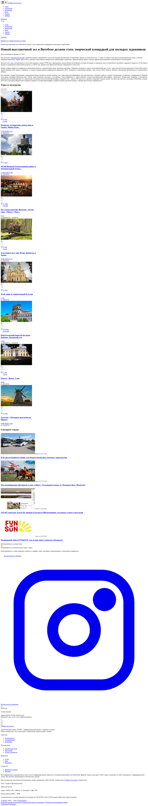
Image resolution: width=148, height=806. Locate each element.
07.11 (10, 259)
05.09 (2, 382)
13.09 (10, 423)
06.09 (7, 423)
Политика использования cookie (56, 802)
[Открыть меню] (4, 2)
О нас (7, 759)
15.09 (3, 131)
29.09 (7, 131)
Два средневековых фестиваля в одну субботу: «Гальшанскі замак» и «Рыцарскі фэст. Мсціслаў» (43, 485)
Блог (6, 12)
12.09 (2, 341)
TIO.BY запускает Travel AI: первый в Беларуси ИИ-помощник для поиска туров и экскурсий (42, 513)
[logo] (14, 3)
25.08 (10, 172)
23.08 (3, 172)
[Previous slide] (2, 89)
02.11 (2, 216)
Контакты (8, 763)
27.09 (2, 298)
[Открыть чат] (2, 721)
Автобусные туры (11, 749)
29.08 (3, 259)
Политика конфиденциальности (12, 802)
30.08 (3, 423)
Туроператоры (10, 740)
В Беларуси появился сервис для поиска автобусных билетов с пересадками (34, 457)
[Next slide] (5, 89)
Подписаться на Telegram (12, 556)
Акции (7, 14)
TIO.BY (4, 800)
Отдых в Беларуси (11, 752)
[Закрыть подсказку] (1, 706)
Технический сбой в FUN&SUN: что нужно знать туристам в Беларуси (32, 540)
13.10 (10, 131)
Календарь (8, 10)
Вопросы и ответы (11, 769)
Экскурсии (8, 8)
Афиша (7, 16)
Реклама (7, 771)
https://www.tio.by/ (72, 780)
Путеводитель (9, 738)
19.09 (7, 259)
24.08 (7, 172)
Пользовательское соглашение (34, 802)
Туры (6, 6)
